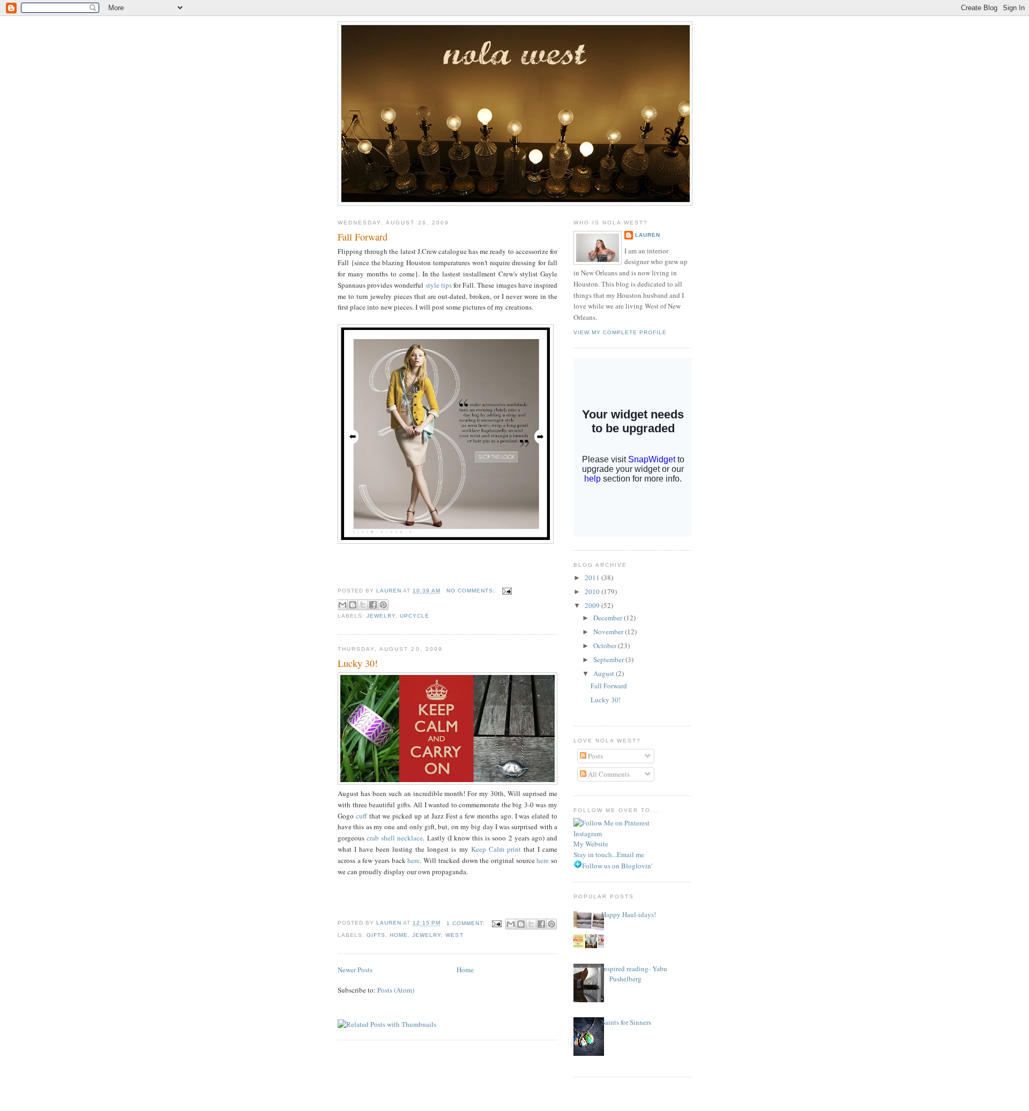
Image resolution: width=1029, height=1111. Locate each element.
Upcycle (414, 616)
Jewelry (381, 616)
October (605, 645)
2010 (593, 591)
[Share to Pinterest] (383, 604)
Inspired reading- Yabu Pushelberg (634, 974)
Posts (594, 756)
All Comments (608, 774)
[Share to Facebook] (373, 604)
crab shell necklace (395, 838)
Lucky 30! (358, 663)
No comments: (471, 591)
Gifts (376, 935)
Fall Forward (362, 236)
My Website (590, 844)
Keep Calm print (496, 849)
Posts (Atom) (395, 990)
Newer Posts (355, 969)
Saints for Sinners (626, 1022)
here (413, 860)
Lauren (647, 235)
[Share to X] (362, 604)
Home (399, 935)
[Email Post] (505, 591)
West (454, 935)
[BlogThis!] (352, 604)
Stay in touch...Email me (608, 854)
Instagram (587, 833)
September (609, 659)
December (608, 617)
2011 (593, 577)
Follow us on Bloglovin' (617, 865)
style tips (439, 285)
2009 (593, 605)
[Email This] (342, 604)
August (604, 673)
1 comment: (466, 923)
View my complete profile (620, 332)
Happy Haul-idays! (628, 914)
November (609, 631)
